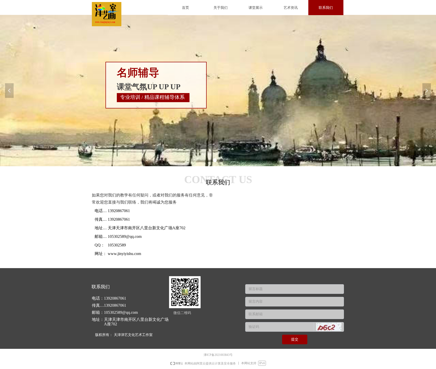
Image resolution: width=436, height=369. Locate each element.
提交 (294, 339)
